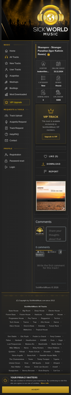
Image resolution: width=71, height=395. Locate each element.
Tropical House (42, 330)
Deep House (39, 311)
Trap (35, 322)
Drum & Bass (29, 326)
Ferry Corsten (55, 336)
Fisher (8, 340)
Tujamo (56, 359)
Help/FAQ (14, 134)
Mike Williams (14, 348)
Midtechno (27, 330)
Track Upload (16, 115)
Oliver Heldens (53, 348)
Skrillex (57, 352)
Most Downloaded (18, 94)
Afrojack (56, 363)
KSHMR (43, 340)
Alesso (27, 367)
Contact (13, 140)
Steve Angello (17, 355)
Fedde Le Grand (39, 336)
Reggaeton (45, 318)
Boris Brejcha (44, 371)
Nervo (26, 348)
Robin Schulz (34, 352)
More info (45, 383)
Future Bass (11, 314)
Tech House (14, 322)
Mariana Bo (29, 344)
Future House (25, 314)
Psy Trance (32, 318)
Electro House (54, 311)
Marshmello (42, 344)
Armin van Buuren (41, 367)
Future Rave (54, 326)
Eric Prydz (25, 336)
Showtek (47, 352)
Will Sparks (36, 363)
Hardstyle (49, 314)
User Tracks (15, 69)
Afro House (45, 322)
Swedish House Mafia (48, 355)
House (60, 314)
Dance (56, 322)
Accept (35, 390)
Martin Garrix (57, 344)
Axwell (55, 367)
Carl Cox (56, 371)
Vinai (26, 363)
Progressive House (16, 318)
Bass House (13, 311)
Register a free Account (16, 155)
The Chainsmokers (16, 359)
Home (12, 51)
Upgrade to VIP (51, 137)
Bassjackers (13, 371)
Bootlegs (14, 88)
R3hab (22, 352)
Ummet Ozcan (14, 363)
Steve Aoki (31, 355)
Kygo (61, 340)
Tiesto (30, 359)
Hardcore (38, 314)
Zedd (47, 363)
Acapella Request (18, 122)
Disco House (15, 326)
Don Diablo (12, 336)
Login (12, 167)
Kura (52, 340)
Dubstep (41, 326)
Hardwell (18, 340)
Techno (57, 318)
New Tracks (15, 63)
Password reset (17, 161)
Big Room (26, 311)
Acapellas (14, 76)
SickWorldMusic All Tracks (35, 306)
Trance (26, 322)
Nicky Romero (38, 348)
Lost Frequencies (14, 344)
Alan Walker (16, 367)
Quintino (12, 352)
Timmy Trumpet (43, 359)
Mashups (14, 82)
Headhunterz (31, 340)
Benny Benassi (28, 371)
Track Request (16, 128)
